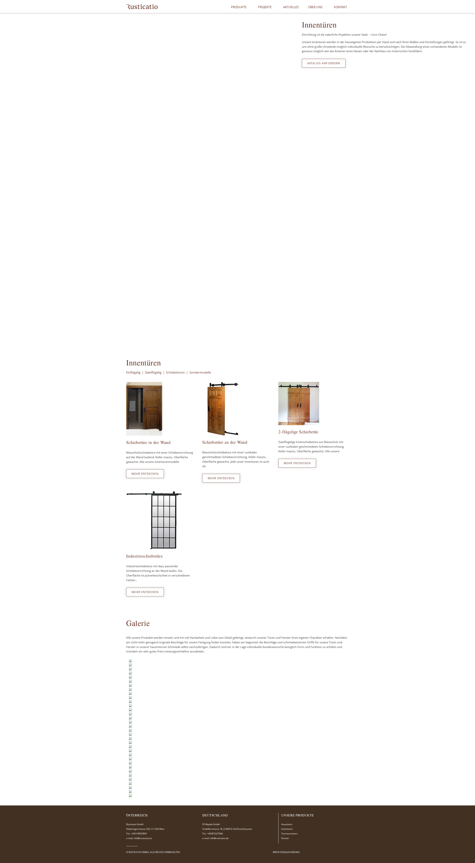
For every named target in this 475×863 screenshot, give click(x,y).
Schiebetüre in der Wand (148, 442)
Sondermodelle (200, 372)
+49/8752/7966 (215, 833)
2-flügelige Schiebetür (298, 432)
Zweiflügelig (153, 372)
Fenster (285, 838)
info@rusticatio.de (219, 838)
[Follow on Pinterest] (319, 852)
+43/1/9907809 (139, 833)
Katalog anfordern (323, 63)
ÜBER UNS (315, 7)
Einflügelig (133, 372)
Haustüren (286, 824)
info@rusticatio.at (143, 838)
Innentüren (287, 829)
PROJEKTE (265, 7)
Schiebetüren (175, 372)
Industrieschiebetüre (144, 556)
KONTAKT (340, 7)
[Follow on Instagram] (315, 852)
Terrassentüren (289, 833)
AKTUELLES (291, 7)
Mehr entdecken (145, 474)
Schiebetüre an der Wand (224, 442)
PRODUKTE (239, 7)
